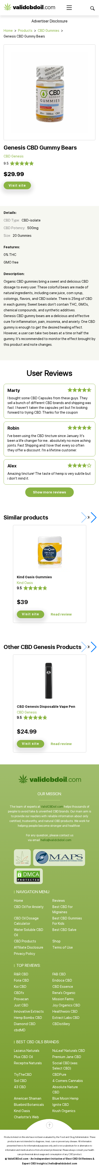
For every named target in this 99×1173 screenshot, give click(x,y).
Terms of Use (62, 947)
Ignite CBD (60, 1105)
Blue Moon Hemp (65, 1098)
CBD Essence (62, 987)
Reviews (58, 901)
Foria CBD (21, 980)
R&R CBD (21, 974)
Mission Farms (63, 999)
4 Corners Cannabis (67, 1081)
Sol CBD (20, 1081)
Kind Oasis (22, 1111)
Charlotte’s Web (26, 1117)
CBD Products (25, 941)
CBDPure (59, 1074)
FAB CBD (59, 974)
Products (25, 30)
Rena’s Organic (63, 993)
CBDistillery (61, 1024)
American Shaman (27, 1098)
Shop (56, 941)
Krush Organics (63, 1111)
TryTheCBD (23, 1074)
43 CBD (20, 1087)
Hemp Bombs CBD (28, 1018)
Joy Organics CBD (66, 1005)
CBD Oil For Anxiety (28, 907)
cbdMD (19, 1030)
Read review (61, 614)
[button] (92, 517)
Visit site (17, 185)
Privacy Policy (24, 954)
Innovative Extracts (29, 1011)
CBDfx (19, 993)
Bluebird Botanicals (29, 1105)
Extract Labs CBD (66, 1018)
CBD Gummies (48, 30)
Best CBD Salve (64, 930)
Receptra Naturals (28, 1063)
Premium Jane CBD (66, 1057)
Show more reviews (49, 492)
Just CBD (21, 1005)
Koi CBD (20, 987)
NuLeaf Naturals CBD (68, 1051)
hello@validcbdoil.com (56, 840)
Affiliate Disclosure (28, 947)
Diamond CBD (25, 1024)
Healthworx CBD (65, 1011)
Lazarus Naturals (26, 1051)
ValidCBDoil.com (52, 806)
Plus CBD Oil (23, 1057)
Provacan (21, 999)
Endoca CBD (62, 980)
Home (8, 30)
